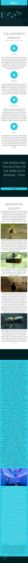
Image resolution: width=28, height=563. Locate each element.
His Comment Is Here (16, 504)
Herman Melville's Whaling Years (18, 524)
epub (17, 488)
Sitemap (5, 557)
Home (4, 559)
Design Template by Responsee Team (14, 486)
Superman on (4, 516)
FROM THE (14, 2)
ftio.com (5, 506)
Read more (14, 188)
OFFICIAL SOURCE (6, 542)
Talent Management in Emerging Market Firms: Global (13, 531)
